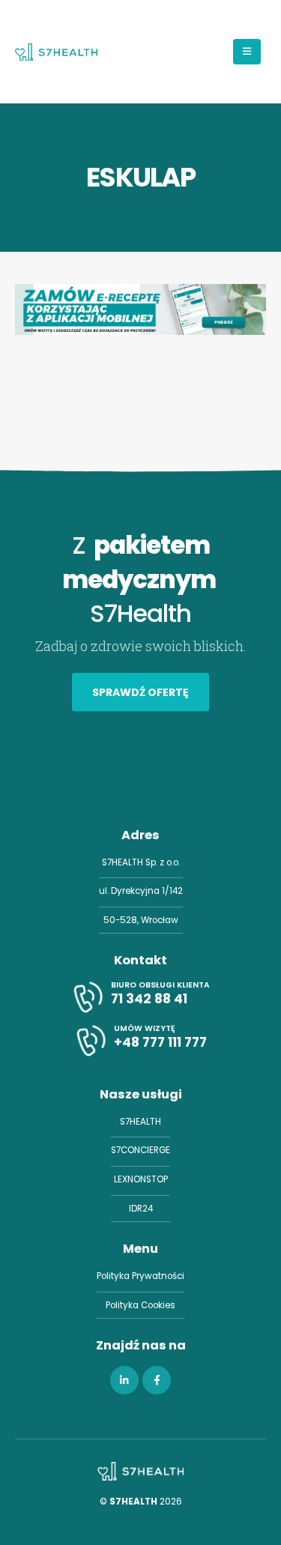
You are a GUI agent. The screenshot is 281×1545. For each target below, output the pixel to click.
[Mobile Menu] (247, 51)
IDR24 (141, 1209)
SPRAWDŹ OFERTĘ (140, 692)
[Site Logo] (56, 52)
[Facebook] (156, 1380)
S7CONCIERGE (140, 1150)
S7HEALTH (140, 1122)
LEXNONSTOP (141, 1179)
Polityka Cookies (140, 1305)
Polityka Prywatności (140, 1276)
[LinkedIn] (124, 1380)
